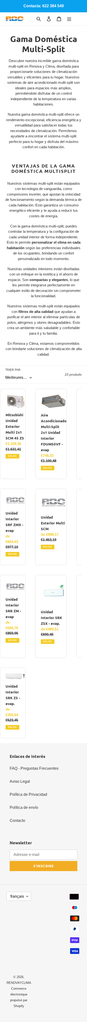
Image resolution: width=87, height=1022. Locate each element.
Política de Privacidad (28, 794)
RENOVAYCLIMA (19, 983)
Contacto (17, 820)
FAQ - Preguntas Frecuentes (34, 768)
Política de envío (24, 807)
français (17, 896)
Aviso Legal (20, 781)
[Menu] (69, 18)
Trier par (13, 370)
